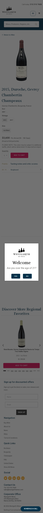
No (27, 276)
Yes (15, 276)
